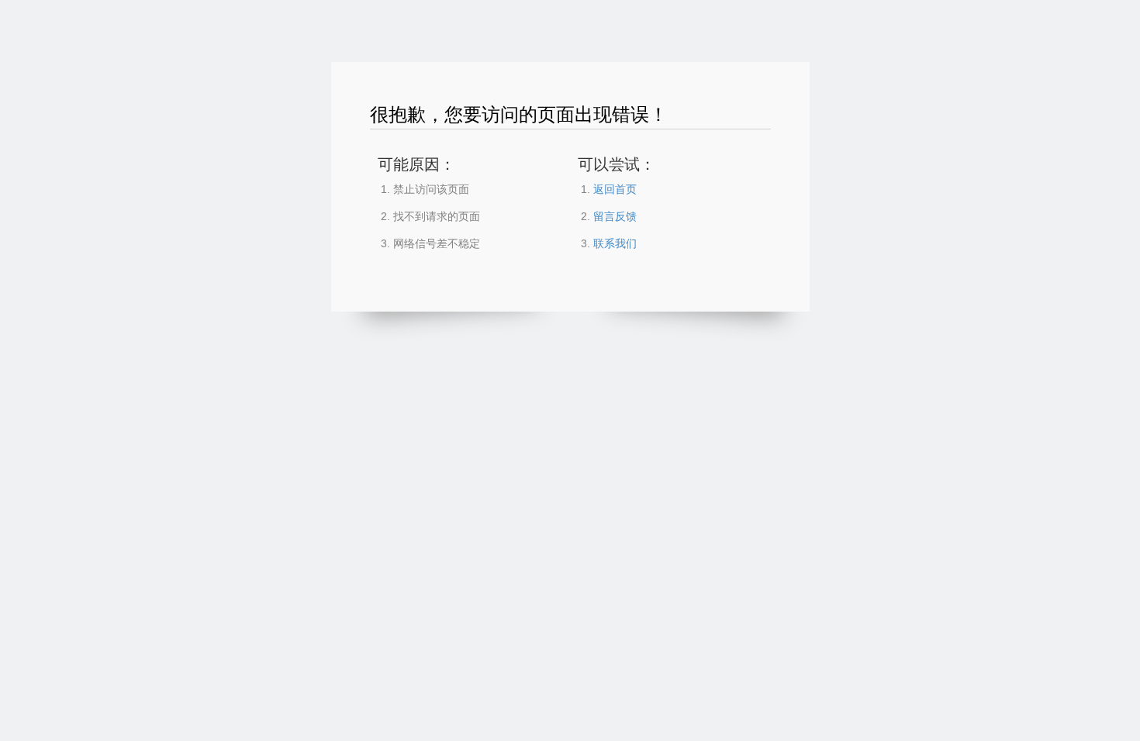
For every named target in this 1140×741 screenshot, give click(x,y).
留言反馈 (615, 216)
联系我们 (615, 243)
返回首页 (615, 189)
